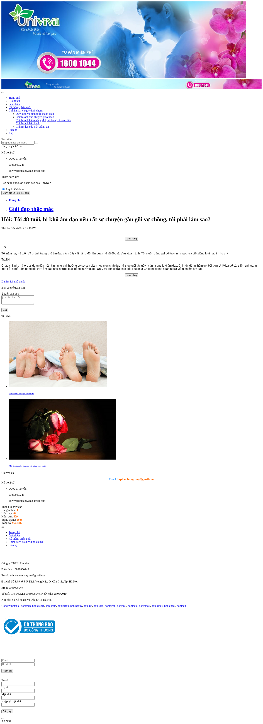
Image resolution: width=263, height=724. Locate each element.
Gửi (5, 310)
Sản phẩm (14, 104)
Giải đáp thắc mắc (31, 209)
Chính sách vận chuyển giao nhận (35, 116)
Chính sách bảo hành (28, 123)
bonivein (98, 605)
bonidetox (63, 605)
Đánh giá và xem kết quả (16, 193)
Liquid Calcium (15, 189)
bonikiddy (157, 605)
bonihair (181, 605)
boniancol (169, 605)
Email (4, 680)
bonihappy (76, 605)
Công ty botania (10, 605)
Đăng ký (7, 711)
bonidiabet (38, 605)
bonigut (88, 605)
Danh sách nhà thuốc (13, 281)
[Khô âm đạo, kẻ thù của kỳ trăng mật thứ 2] (62, 458)
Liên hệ (13, 129)
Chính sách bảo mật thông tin (32, 126)
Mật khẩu (6, 694)
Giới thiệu (14, 100)
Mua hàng (131, 238)
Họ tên (5, 687)
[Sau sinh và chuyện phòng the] (58, 386)
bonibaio (133, 605)
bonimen (26, 605)
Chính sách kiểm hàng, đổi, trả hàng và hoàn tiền (43, 120)
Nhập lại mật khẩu (11, 701)
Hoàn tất (7, 671)
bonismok (144, 605)
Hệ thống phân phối (20, 107)
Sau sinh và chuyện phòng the (21, 394)
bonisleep (110, 605)
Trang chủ (14, 97)
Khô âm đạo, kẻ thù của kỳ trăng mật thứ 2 (28, 466)
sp (11, 133)
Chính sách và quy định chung (26, 110)
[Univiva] (123, 77)
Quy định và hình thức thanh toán (35, 113)
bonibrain (50, 605)
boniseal (121, 605)
